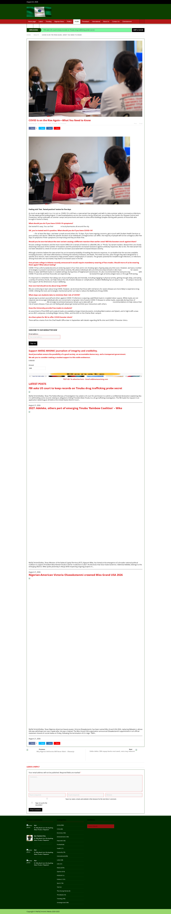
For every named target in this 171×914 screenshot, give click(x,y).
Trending (48, 21)
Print (135, 123)
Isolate (31, 233)
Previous (42, 749)
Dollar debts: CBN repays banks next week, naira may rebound (112, 751)
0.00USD (32, 360)
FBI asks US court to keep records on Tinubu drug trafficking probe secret (69, 30)
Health (77, 21)
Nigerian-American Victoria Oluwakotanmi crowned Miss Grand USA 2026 (76, 575)
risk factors (126, 270)
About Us (106, 21)
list (125, 280)
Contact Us (116, 21)
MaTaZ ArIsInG (34, 324)
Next (130, 749)
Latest (41, 21)
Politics (69, 21)
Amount (31, 365)
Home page (32, 21)
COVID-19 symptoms (63, 223)
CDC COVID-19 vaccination (102, 302)
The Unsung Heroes (62, 891)
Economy (59, 833)
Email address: (33, 334)
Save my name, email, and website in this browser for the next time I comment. (91, 799)
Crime (58, 829)
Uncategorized (61, 902)
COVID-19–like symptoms (80, 274)
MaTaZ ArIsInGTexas (34, 133)
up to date (134, 272)
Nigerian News (59, 21)
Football (59, 844)
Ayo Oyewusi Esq (40, 836)
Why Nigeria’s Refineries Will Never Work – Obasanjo (55, 751)
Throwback (85, 21)
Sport (30, 26)
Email (140, 123)
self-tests (57, 226)
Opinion (59, 871)
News (58, 868)
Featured (59, 841)
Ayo (36, 123)
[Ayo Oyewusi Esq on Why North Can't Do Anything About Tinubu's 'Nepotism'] (30, 838)
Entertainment (127, 21)
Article (59, 825)
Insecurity (60, 852)
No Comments (62, 123)
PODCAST (60, 875)
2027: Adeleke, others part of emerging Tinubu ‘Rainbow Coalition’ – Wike (75, 408)
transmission (41, 302)
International (96, 21)
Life (58, 864)
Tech (58, 887)
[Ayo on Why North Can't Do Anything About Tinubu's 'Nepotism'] (30, 826)
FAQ (36, 26)
